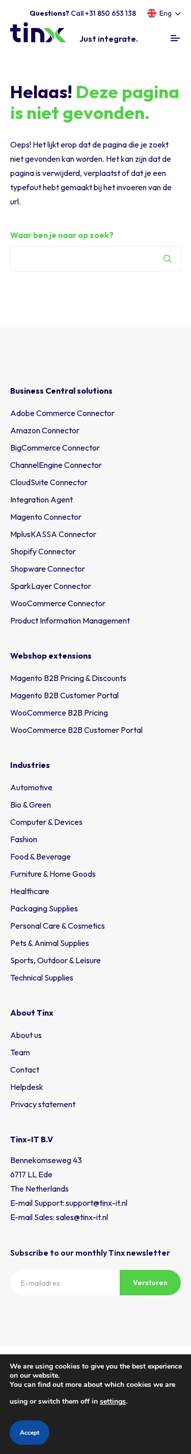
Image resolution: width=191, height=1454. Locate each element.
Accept (29, 1433)
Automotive (31, 787)
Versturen (150, 1282)
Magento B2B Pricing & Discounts (68, 678)
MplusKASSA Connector (53, 534)
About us (26, 1035)
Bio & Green (30, 804)
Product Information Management (70, 620)
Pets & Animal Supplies (49, 943)
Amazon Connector (44, 430)
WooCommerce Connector (57, 603)
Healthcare (29, 891)
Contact (24, 1069)
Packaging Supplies (44, 908)
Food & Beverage (40, 856)
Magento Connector (45, 517)
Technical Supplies (41, 977)
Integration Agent (41, 499)
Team (20, 1052)
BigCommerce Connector (55, 447)
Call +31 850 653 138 (83, 13)
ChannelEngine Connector (56, 465)
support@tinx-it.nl (96, 1203)
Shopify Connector (43, 551)
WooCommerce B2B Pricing (59, 712)
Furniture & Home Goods (53, 874)
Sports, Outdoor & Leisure (55, 960)
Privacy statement (42, 1104)
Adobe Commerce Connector (62, 413)
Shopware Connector (47, 568)
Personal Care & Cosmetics (57, 926)
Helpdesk (26, 1087)
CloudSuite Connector (49, 482)
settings (113, 1401)
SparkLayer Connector (50, 586)
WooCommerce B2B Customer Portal (76, 730)
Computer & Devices (46, 822)
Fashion (23, 839)
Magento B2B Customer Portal (64, 695)
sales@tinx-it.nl (82, 1217)
